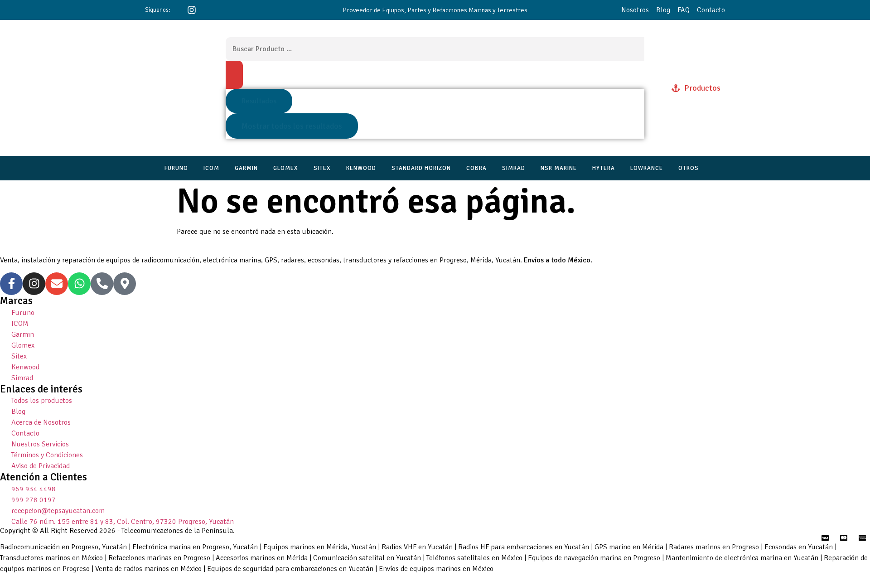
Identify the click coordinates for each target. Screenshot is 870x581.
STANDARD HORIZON (421, 168)
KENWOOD (361, 168)
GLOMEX (285, 168)
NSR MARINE (559, 168)
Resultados (259, 101)
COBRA (476, 168)
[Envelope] (56, 283)
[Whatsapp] (79, 283)
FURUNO (176, 168)
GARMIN (246, 168)
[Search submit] (234, 75)
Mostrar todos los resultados (292, 126)
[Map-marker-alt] (124, 283)
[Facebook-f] (11, 283)
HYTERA (603, 168)
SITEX (322, 168)
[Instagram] (34, 283)
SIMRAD (513, 168)
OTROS (688, 168)
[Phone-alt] (102, 283)
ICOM (211, 168)
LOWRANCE (646, 168)
